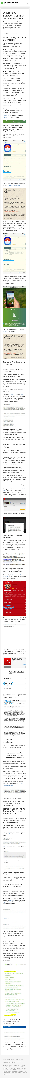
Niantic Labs (6, 115)
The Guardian (13, 394)
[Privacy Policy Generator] (10, 3)
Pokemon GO (6, 117)
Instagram (5, 847)
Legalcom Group (12, 1062)
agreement (5, 331)
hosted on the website (14, 185)
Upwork (11, 900)
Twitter (9, 834)
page (4, 902)
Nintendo (14, 575)
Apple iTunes (6, 861)
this (22, 394)
